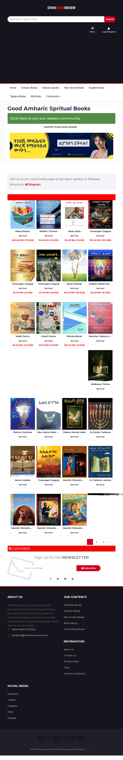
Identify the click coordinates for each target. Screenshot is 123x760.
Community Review (74, 629)
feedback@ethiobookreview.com (30, 635)
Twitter (12, 700)
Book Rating (70, 623)
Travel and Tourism (99, 494)
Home (13, 88)
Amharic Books (29, 88)
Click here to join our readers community (45, 118)
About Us (69, 649)
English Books (96, 88)
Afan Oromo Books (74, 88)
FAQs (67, 667)
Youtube (12, 718)
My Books (36, 96)
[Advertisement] (61, 58)
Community (52, 96)
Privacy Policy (71, 661)
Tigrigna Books (18, 96)
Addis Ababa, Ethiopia (24, 629)
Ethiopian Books (73, 605)
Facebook (13, 694)
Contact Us (70, 655)
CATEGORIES (21, 548)
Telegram (34, 184)
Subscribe (90, 568)
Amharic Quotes (50, 88)
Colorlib (88, 749)
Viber (10, 712)
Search (110, 19)
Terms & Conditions (74, 673)
